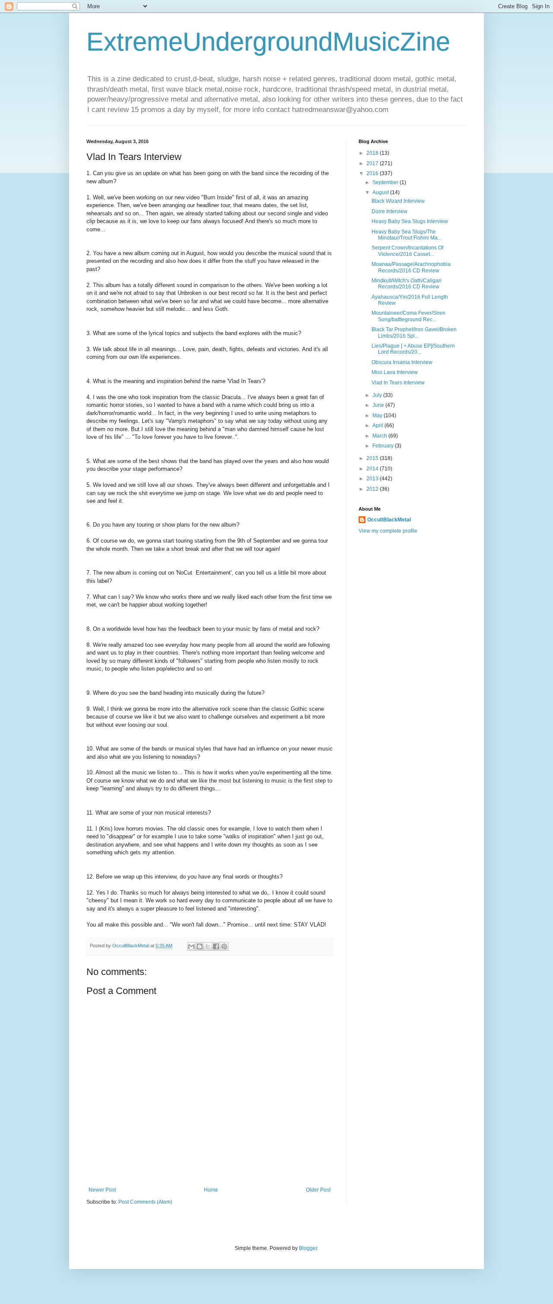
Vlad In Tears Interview (398, 383)
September (386, 182)
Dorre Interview (389, 211)
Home (211, 1190)
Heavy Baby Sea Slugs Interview (410, 221)
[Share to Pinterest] (224, 946)
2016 (373, 173)
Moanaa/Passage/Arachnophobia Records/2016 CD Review (411, 267)
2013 (373, 479)
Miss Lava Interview (395, 372)
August (381, 192)
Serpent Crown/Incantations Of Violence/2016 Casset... (407, 251)
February (383, 446)
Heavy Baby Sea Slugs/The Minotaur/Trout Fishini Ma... (407, 235)
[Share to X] (207, 946)
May (378, 415)
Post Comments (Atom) (145, 1202)
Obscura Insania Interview (402, 362)
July (377, 395)
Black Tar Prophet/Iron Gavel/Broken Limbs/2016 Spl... (414, 332)
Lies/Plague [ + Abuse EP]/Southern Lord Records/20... (413, 349)
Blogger (308, 1248)
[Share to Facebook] (216, 946)
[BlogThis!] (199, 946)
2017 (373, 163)
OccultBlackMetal (389, 520)
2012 (373, 489)
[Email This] (191, 946)
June (378, 405)
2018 (373, 153)
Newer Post (102, 1190)
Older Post (318, 1190)
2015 (373, 458)
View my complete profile (388, 531)
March (380, 436)
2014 (373, 469)
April (378, 425)
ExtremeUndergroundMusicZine (268, 41)
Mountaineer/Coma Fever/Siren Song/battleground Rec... (408, 316)
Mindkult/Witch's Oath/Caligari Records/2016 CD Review (407, 284)
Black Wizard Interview (398, 201)
